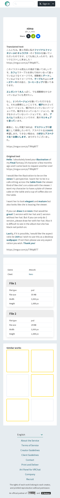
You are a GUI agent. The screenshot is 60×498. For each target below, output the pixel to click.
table (33, 181)
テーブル (38, 78)
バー (20, 101)
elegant (29, 201)
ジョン (26, 101)
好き (41, 133)
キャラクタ (23, 53)
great (9, 214)
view (9, 178)
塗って (12, 120)
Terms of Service (30, 445)
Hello (9, 159)
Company (30, 474)
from (39, 181)
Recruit (30, 479)
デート (46, 75)
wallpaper (11, 239)
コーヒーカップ (35, 82)
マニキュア (46, 117)
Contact (30, 459)
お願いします (19, 136)
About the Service (30, 440)
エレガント (11, 91)
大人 (21, 91)
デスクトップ (40, 127)
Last (8, 233)
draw (19, 210)
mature (42, 201)
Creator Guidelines (30, 450)
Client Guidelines (30, 454)
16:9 (49, 130)
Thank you (29, 243)
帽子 (41, 104)
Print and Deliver (30, 464)
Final (12, 162)
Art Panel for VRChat (30, 469)
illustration (42, 159)
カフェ (14, 72)
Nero (31, 274)
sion (29, 210)
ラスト (38, 53)
